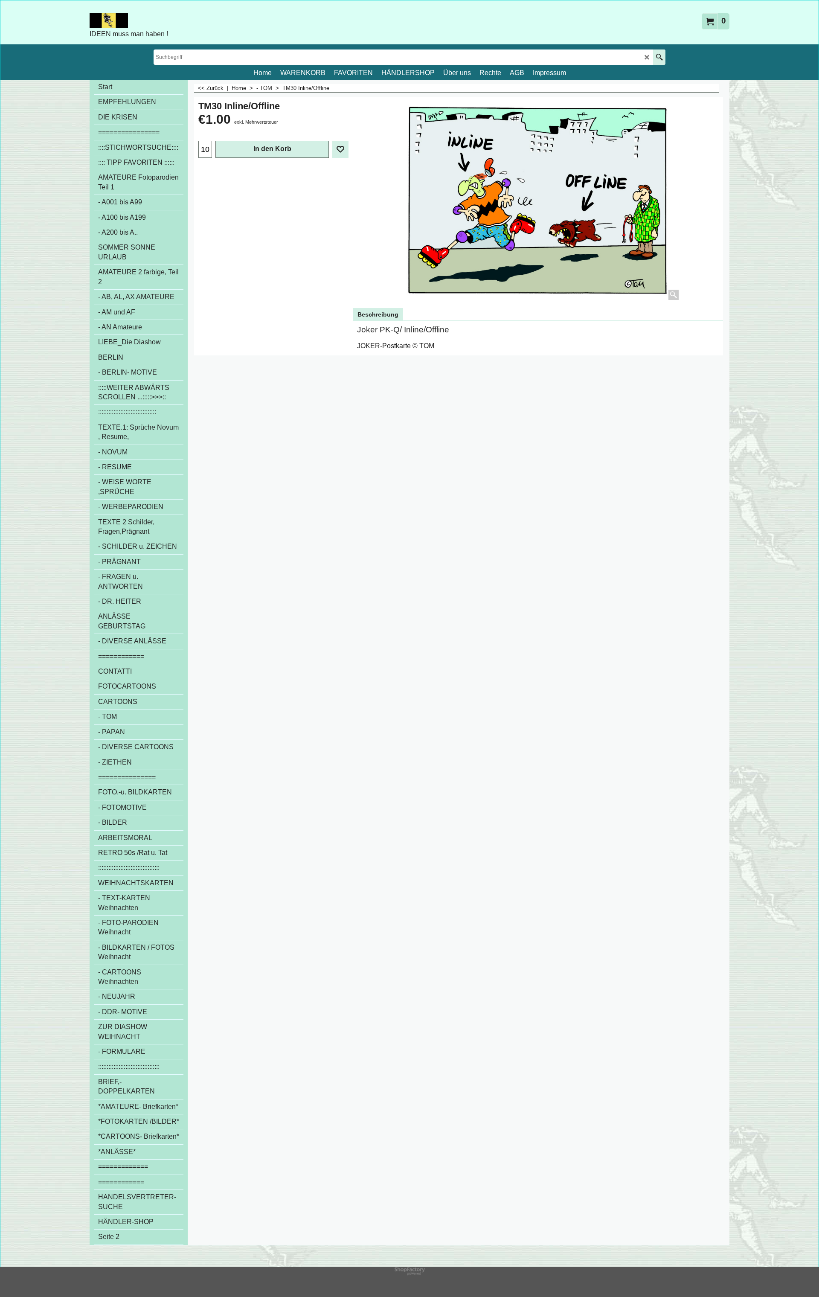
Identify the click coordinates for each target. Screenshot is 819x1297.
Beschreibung (377, 314)
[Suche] (659, 57)
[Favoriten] (340, 149)
